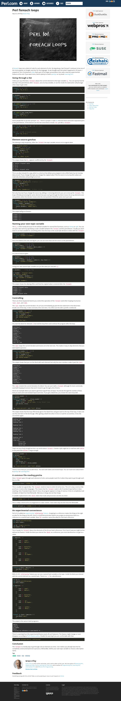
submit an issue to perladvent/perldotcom (29, 687)
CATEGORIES (49, 3)
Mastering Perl (79, 663)
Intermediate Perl (30, 667)
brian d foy (26, 14)
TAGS (60, 3)
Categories (16, 692)
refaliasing (27, 655)
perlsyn (54, 74)
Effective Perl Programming (45, 667)
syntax (14, 655)
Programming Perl (67, 665)
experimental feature (36, 513)
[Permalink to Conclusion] (24, 643)
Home (15, 687)
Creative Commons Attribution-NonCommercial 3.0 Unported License (52, 690)
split (77, 227)
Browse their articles (31, 669)
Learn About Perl (93, 105)
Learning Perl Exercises (45, 665)
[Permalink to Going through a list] (33, 77)
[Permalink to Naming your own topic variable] (45, 223)
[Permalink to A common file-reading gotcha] (43, 475)
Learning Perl (69, 74)
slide (33, 72)
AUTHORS (36, 3)
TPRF (94, 11)
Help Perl (91, 109)
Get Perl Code (93, 107)
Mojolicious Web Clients (32, 665)
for (57, 120)
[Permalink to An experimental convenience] (43, 510)
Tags (15, 694)
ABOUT (25, 3)
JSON (15, 697)
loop (23, 655)
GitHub (62, 676)
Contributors (16, 695)
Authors (15, 690)
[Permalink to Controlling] (24, 298)
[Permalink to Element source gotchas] (37, 139)
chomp (71, 227)
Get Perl (91, 104)
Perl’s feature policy (33, 636)
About (15, 689)
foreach (16, 68)
